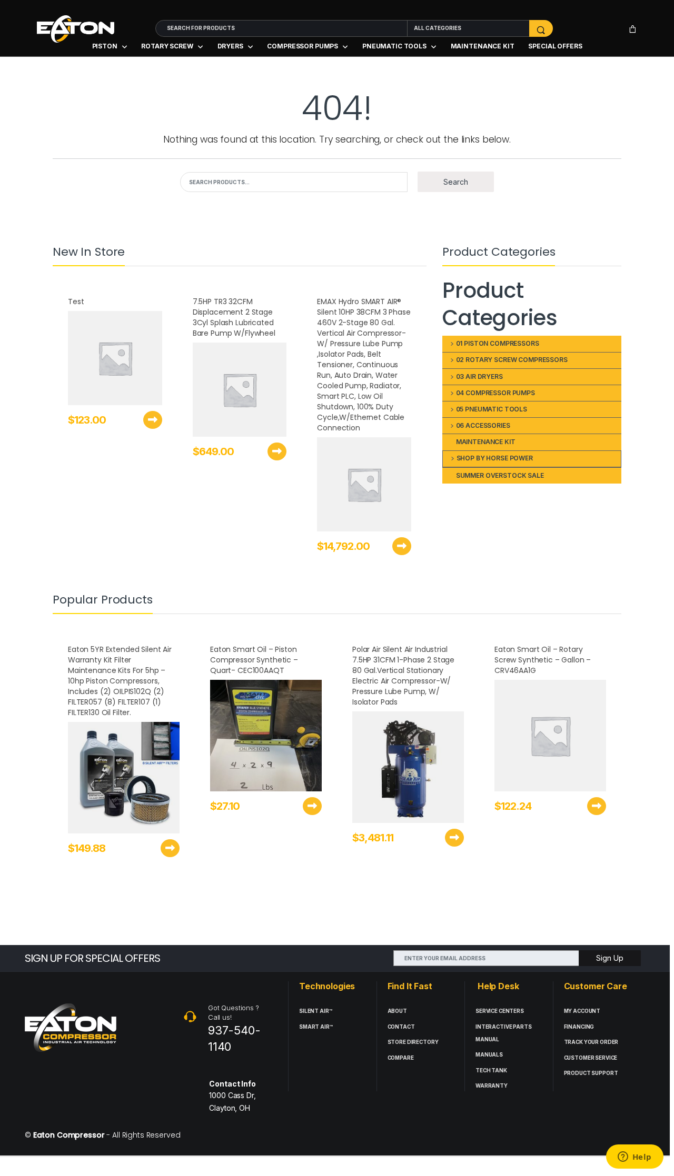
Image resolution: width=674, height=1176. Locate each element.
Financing (579, 1027)
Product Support (591, 1073)
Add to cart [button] (152, 420)
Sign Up (609, 957)
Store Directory (413, 1042)
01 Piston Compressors (497, 343)
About (397, 1011)
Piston (104, 46)
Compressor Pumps (302, 46)
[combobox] (281, 28)
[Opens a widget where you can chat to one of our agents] (634, 1157)
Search (455, 181)
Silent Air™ (315, 1011)
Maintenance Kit (482, 46)
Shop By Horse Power (495, 458)
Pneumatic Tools (394, 46)
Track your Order (591, 1042)
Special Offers (555, 46)
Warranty (491, 1086)
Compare (401, 1058)
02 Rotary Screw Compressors (512, 360)
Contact (401, 1027)
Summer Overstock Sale (500, 475)
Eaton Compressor (69, 1135)
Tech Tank (491, 1070)
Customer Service (591, 1058)
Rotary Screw (167, 46)
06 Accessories (483, 425)
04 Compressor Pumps (495, 393)
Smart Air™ (316, 1027)
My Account (582, 1011)
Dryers (230, 46)
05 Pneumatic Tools (491, 409)
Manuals (489, 1055)
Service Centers (499, 1011)
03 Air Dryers (479, 376)
